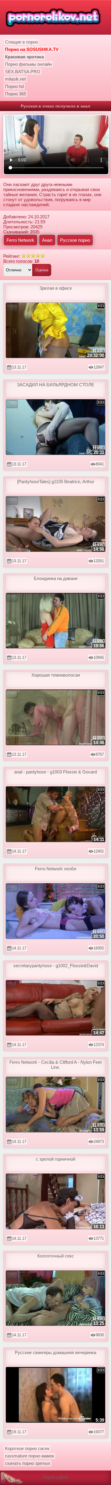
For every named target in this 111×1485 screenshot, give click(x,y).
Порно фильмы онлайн (28, 64)
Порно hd (14, 86)
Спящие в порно (21, 41)
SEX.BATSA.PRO (22, 71)
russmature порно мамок (29, 1455)
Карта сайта (55, 1477)
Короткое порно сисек (27, 1448)
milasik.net (15, 78)
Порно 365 (15, 93)
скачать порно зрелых (27, 1463)
